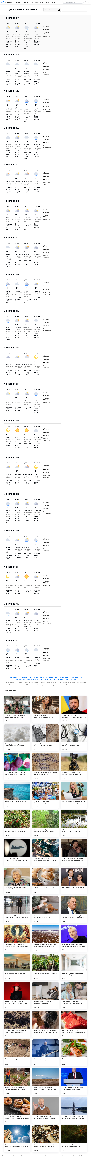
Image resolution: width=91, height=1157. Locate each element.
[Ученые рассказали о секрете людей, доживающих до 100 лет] (45, 1110)
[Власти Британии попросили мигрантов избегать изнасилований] (17, 967)
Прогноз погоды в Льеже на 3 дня (20, 678)
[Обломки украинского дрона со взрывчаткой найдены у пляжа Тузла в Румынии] (74, 1110)
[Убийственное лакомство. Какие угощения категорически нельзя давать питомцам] (45, 1024)
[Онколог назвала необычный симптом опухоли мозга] (45, 995)
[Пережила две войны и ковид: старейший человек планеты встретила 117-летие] (17, 881)
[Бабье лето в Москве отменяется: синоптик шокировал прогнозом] (17, 909)
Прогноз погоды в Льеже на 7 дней (71, 678)
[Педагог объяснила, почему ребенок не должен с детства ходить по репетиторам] (74, 995)
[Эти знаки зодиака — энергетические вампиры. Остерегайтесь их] (45, 709)
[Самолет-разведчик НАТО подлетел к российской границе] (17, 852)
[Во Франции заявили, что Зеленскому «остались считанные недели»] (74, 709)
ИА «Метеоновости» (84, 1155)
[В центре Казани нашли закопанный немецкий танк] (45, 737)
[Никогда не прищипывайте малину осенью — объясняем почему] (17, 823)
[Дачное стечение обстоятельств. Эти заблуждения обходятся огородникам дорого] (17, 1081)
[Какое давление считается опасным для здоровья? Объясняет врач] (74, 737)
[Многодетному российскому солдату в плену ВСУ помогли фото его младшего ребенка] (17, 709)
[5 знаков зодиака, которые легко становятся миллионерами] (74, 795)
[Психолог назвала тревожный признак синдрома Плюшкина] (45, 1138)
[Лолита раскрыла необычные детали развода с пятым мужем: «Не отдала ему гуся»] (17, 995)
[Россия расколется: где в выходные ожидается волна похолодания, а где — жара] (74, 766)
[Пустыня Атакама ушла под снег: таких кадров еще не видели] (45, 938)
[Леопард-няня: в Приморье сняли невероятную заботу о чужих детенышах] (45, 823)
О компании (8, 1155)
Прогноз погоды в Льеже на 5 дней (45, 678)
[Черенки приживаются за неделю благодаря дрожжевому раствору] (45, 967)
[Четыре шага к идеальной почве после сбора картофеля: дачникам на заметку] (17, 1024)
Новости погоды (46, 679)
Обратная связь (66, 1155)
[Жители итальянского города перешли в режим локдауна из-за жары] (17, 1138)
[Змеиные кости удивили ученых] (17, 1052)
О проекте (23, 1155)
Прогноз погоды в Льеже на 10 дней (26, 679)
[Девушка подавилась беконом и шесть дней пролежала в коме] (74, 967)
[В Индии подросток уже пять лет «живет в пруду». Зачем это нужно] (74, 823)
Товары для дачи (71, 679)
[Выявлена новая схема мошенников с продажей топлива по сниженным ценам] (45, 852)
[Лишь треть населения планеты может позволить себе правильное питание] (74, 1052)
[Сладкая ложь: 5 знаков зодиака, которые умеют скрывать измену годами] (74, 852)
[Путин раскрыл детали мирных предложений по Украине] (74, 1081)
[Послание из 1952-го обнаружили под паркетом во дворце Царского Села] (45, 766)
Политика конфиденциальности (36, 1155)
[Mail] (2, 2)
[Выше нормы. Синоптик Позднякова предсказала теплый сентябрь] (45, 795)
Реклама (15, 1155)
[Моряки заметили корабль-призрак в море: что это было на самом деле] (45, 1081)
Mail (3, 1155)
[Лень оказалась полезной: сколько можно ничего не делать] (45, 909)
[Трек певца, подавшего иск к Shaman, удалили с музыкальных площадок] (74, 938)
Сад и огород (58, 679)
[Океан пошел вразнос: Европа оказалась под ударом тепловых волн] (17, 795)
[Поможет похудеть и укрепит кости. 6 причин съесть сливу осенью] (17, 766)
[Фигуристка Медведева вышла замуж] (74, 881)
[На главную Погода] (8, 2)
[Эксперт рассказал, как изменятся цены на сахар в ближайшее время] (17, 737)
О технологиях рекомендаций (52, 1155)
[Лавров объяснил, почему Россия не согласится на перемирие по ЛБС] (74, 909)
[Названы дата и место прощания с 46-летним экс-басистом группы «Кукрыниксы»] (45, 1052)
